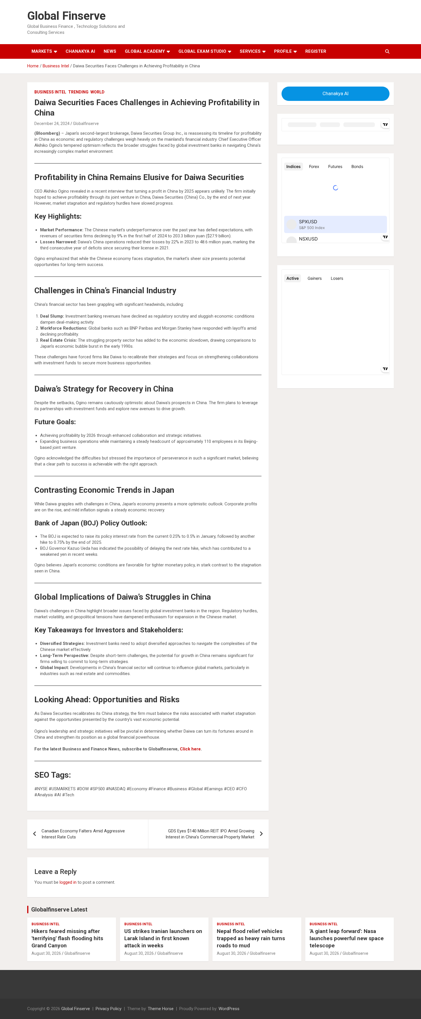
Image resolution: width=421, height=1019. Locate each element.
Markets (42, 51)
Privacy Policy (108, 1008)
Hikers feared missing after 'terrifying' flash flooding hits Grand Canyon (67, 938)
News (110, 51)
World (98, 92)
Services (250, 51)
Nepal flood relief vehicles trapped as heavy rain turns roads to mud (251, 938)
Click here (190, 749)
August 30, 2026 (46, 953)
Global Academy (145, 51)
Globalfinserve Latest (59, 909)
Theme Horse (161, 1008)
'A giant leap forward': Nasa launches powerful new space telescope (347, 938)
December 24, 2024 (52, 123)
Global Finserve (66, 16)
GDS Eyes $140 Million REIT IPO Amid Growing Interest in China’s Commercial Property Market (210, 834)
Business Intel (50, 92)
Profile (283, 51)
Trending (78, 92)
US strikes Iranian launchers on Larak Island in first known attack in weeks (163, 938)
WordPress (229, 1008)
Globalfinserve (86, 123)
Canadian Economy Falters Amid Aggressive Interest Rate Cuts (83, 834)
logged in (68, 882)
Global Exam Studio (202, 51)
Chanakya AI (80, 51)
